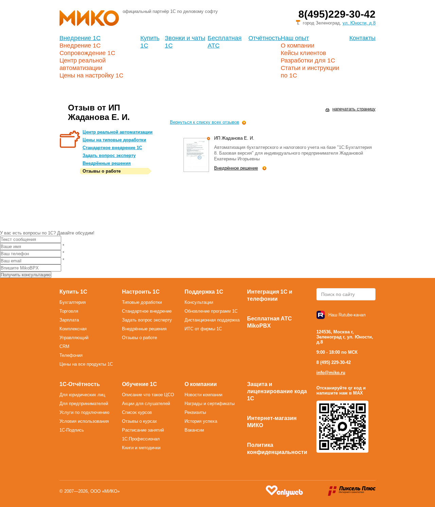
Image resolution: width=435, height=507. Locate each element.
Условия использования (84, 421)
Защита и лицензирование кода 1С (277, 391)
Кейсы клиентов (303, 53)
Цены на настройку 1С (91, 75)
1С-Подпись (71, 430)
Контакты (362, 38)
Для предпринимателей (83, 403)
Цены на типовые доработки (114, 139)
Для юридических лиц (82, 394)
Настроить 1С (141, 292)
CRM (64, 346)
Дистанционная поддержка (212, 319)
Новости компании (203, 394)
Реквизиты (195, 412)
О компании (297, 45)
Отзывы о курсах (139, 421)
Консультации (199, 302)
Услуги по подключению (84, 412)
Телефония (71, 355)
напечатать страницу (354, 108)
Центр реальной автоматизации (118, 132)
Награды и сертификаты (209, 403)
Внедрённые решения (107, 163)
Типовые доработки (142, 302)
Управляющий (73, 337)
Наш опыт (295, 38)
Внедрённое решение (236, 168)
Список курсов (137, 412)
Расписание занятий (143, 430)
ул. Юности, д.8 (359, 22)
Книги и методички (141, 447)
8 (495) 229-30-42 (333, 362)
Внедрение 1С (80, 38)
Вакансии (194, 430)
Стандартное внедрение (147, 311)
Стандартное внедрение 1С (112, 147)
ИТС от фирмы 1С (203, 328)
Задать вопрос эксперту (109, 155)
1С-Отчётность (79, 384)
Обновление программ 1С (211, 311)
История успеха (201, 421)
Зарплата (69, 319)
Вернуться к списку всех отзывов (204, 122)
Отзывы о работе (102, 171)
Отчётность (264, 38)
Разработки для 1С (308, 60)
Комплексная (73, 328)
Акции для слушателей (146, 403)
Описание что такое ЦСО (148, 394)
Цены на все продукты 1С (86, 364)
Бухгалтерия (72, 302)
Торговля (68, 311)
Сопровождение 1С (87, 53)
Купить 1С (73, 292)
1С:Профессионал (141, 438)
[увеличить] (209, 139)
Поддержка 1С (204, 292)
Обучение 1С (139, 384)
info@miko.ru (330, 372)
